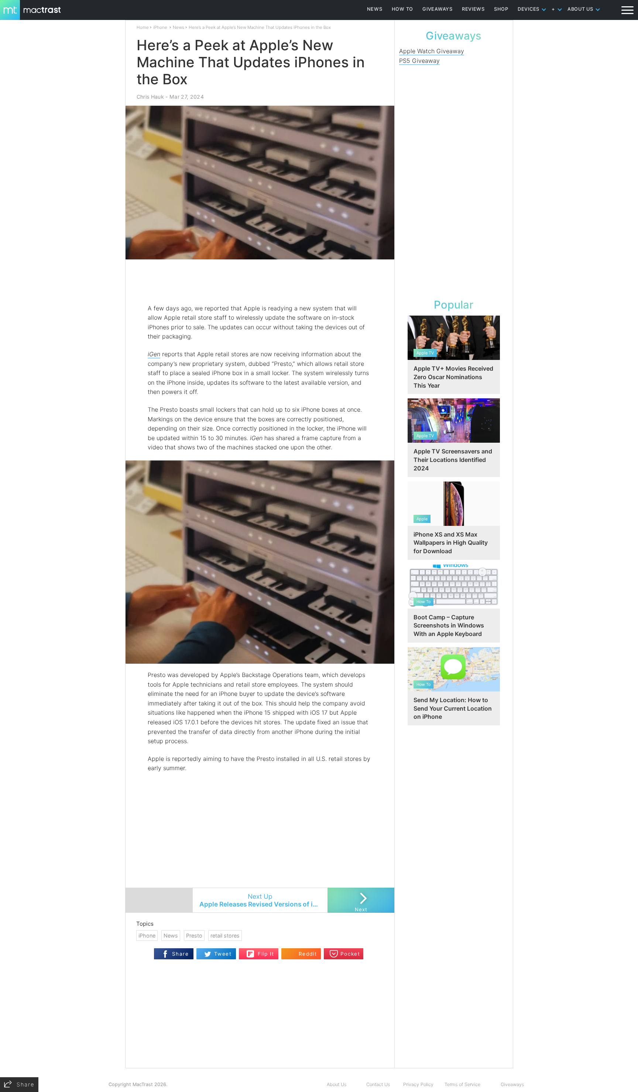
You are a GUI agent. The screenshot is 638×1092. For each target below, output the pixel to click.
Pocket (350, 954)
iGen (154, 354)
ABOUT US (580, 9)
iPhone (160, 27)
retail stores (225, 935)
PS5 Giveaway (419, 60)
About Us (336, 1084)
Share (180, 954)
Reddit (308, 954)
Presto (194, 935)
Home (143, 27)
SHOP (501, 9)
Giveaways (512, 1084)
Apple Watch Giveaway (431, 51)
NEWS (375, 9)
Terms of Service (462, 1084)
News (178, 27)
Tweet (222, 954)
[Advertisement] (260, 282)
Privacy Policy (418, 1084)
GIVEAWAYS (437, 9)
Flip (250, 951)
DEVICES (528, 9)
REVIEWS (473, 9)
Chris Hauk (150, 96)
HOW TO (402, 9)
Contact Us (378, 1084)
